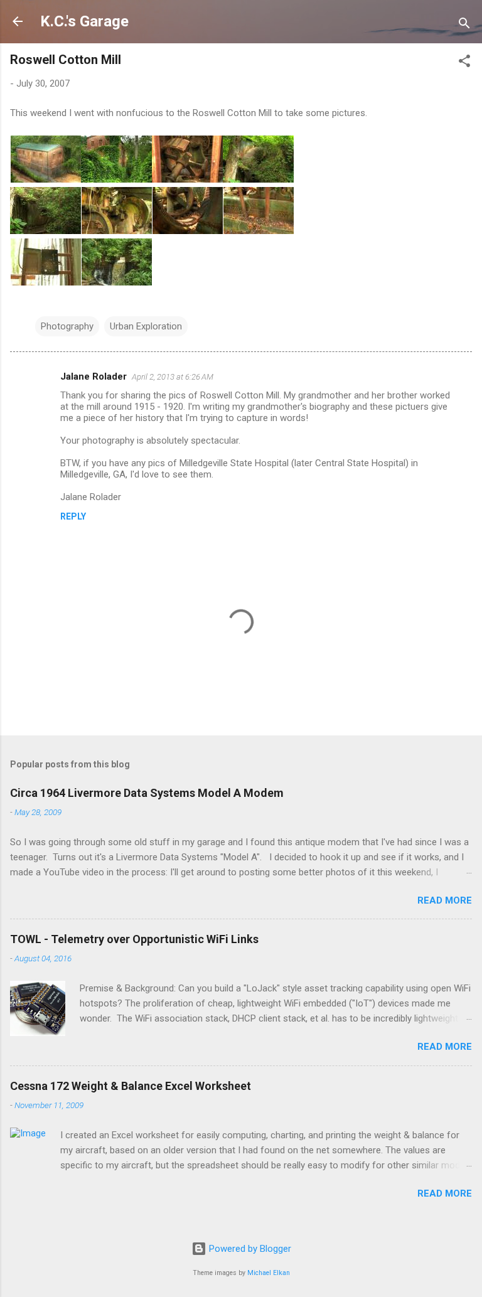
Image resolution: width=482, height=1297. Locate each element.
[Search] (464, 25)
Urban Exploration (146, 326)
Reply (73, 516)
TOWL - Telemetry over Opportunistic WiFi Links (134, 939)
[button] (464, 63)
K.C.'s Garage (84, 21)
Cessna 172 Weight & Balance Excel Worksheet (130, 1085)
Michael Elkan (268, 1273)
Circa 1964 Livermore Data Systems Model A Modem (147, 792)
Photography (67, 326)
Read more (444, 900)
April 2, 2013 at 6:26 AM (172, 377)
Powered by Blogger (248, 1248)
